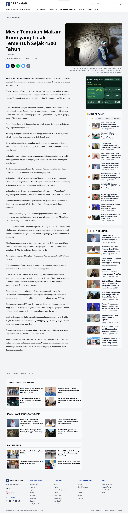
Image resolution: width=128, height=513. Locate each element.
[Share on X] (13, 66)
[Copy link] (28, 66)
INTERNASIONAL (26, 10)
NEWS (8, 10)
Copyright (119, 510)
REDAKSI (89, 10)
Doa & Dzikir (57, 495)
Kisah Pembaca (106, 490)
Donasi (106, 510)
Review (80, 490)
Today (91, 118)
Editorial (32, 495)
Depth (31, 490)
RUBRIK (42, 10)
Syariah (56, 487)
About (92, 510)
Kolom (80, 495)
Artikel (80, 484)
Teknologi (33, 498)
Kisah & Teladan (83, 487)
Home (7, 17)
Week (99, 118)
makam (23, 373)
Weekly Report (34, 504)
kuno (31, 373)
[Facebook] (10, 501)
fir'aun (16, 373)
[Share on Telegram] (23, 66)
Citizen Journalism (107, 484)
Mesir (9, 373)
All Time (116, 118)
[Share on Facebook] (8, 66)
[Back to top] (124, 509)
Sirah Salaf (57, 501)
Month (108, 118)
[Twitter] (7, 501)
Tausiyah (56, 504)
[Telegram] (19, 501)
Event (103, 492)
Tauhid (56, 484)
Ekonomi (32, 501)
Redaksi (80, 498)
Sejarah (80, 492)
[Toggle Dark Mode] (120, 4)
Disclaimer (113, 510)
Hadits (56, 492)
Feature (32, 492)
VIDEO (96, 10)
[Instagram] (13, 501)
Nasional (32, 487)
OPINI (36, 10)
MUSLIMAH (73, 10)
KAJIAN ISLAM (52, 10)
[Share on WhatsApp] (18, 66)
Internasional (34, 484)
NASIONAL (15, 10)
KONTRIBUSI (63, 10)
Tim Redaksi (99, 510)
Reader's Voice (106, 487)
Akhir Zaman (58, 498)
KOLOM (81, 10)
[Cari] (94, 4)
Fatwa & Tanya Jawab (61, 490)
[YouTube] (16, 501)
